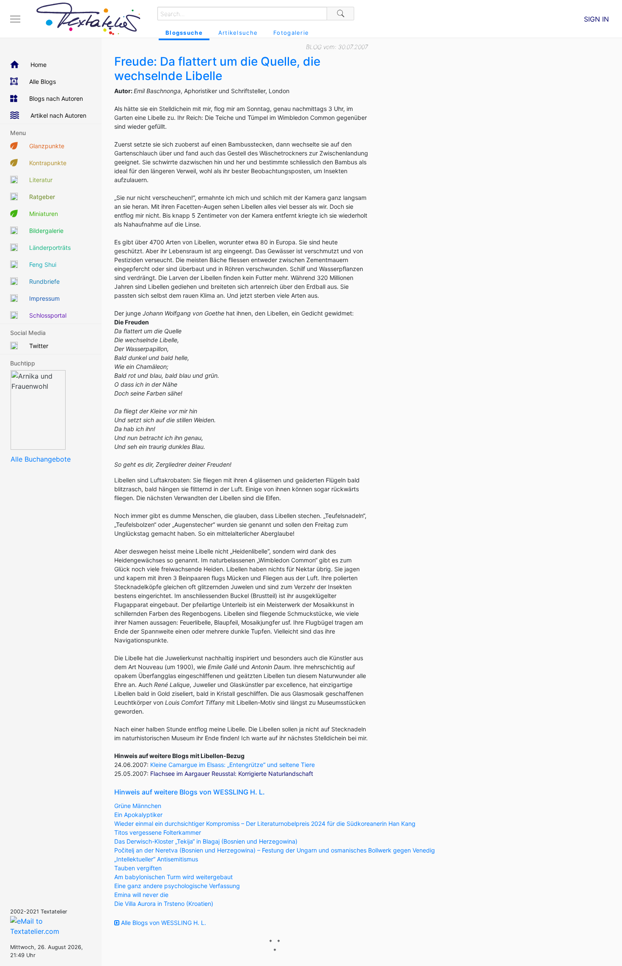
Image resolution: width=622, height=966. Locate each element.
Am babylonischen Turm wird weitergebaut (173, 876)
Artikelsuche (238, 32)
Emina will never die (141, 894)
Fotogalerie (291, 32)
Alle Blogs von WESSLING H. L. (162, 922)
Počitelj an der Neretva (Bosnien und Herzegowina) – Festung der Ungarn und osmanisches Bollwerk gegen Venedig (274, 850)
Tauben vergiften (138, 868)
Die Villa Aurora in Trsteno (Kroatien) (163, 903)
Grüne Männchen (137, 805)
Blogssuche (184, 32)
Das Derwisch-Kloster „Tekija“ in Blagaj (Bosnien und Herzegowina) (205, 841)
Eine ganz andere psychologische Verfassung (177, 885)
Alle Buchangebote (41, 459)
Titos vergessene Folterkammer (157, 832)
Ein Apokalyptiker (138, 814)
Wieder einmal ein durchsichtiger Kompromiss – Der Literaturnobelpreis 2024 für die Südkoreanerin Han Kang (265, 823)
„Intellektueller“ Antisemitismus (156, 859)
